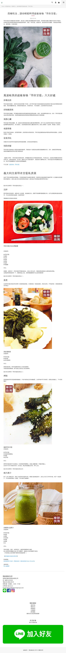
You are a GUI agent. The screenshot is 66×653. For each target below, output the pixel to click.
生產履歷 (33, 610)
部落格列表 (8, 6)
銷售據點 (33, 612)
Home (3, 6)
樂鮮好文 (33, 607)
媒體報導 (33, 608)
